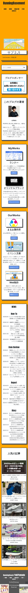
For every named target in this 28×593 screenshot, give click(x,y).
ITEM (23, 9)
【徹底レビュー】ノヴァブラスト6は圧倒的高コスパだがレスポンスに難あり (17, 352)
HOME (5, 9)
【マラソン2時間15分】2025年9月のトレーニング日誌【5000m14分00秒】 (17, 432)
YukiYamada (14, 575)
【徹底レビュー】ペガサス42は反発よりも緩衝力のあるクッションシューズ (17, 363)
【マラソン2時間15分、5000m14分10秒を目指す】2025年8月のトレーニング (17, 438)
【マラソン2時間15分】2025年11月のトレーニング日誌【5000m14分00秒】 (17, 421)
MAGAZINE (16, 9)
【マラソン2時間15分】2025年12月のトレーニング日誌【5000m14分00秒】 (17, 415)
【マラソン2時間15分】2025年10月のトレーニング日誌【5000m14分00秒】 (17, 426)
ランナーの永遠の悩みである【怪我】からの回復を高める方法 (17, 318)
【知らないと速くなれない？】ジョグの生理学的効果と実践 (17, 335)
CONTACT (14, 11)
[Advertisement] (14, 26)
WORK (10, 9)
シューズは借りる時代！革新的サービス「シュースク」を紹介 (17, 395)
